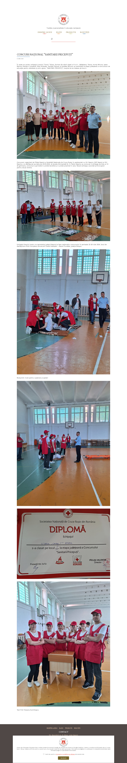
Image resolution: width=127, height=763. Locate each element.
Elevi (59, 32)
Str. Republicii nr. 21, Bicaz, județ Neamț (63, 735)
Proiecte (71, 32)
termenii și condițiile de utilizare (65, 754)
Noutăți (84, 32)
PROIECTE (68, 728)
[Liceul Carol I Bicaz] (63, 24)
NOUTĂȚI (77, 728)
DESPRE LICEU (52, 728)
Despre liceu (45, 32)
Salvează (63, 758)
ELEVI (61, 728)
